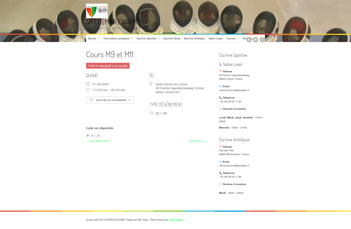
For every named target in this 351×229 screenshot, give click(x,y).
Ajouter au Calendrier (111, 100)
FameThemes (175, 219)
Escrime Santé (172, 38)
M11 (158, 113)
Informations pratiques (116, 38)
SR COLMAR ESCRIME (113, 21)
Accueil (92, 38)
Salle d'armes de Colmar (172, 84)
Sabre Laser (216, 38)
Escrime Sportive (146, 38)
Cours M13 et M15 (97, 141)
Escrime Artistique (194, 38)
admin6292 (105, 65)
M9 (165, 113)
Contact (231, 38)
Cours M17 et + (199, 141)
